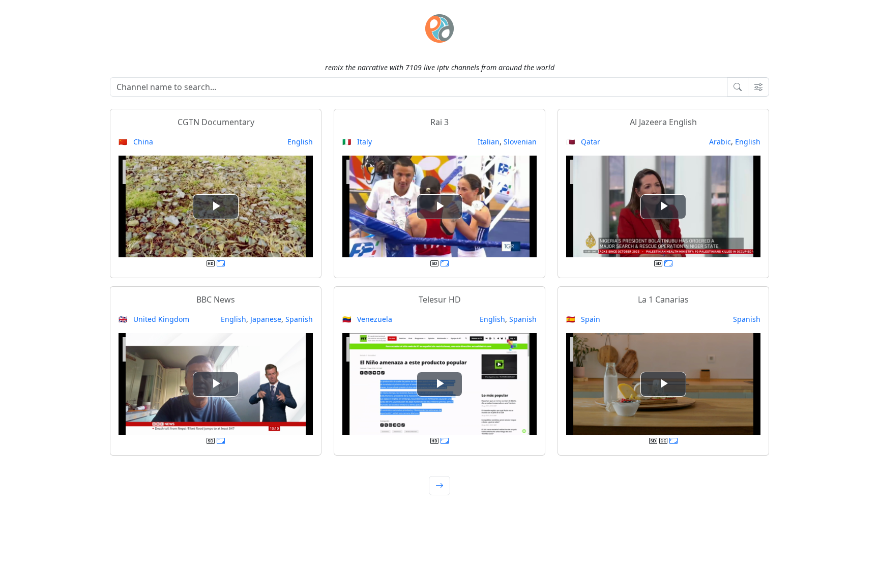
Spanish (299, 319)
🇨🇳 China (136, 141)
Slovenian (520, 141)
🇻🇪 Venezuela (367, 319)
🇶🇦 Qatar (583, 141)
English (300, 141)
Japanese (265, 319)
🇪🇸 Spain (583, 319)
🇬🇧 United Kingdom (154, 319)
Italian (489, 141)
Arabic (720, 141)
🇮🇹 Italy (357, 141)
